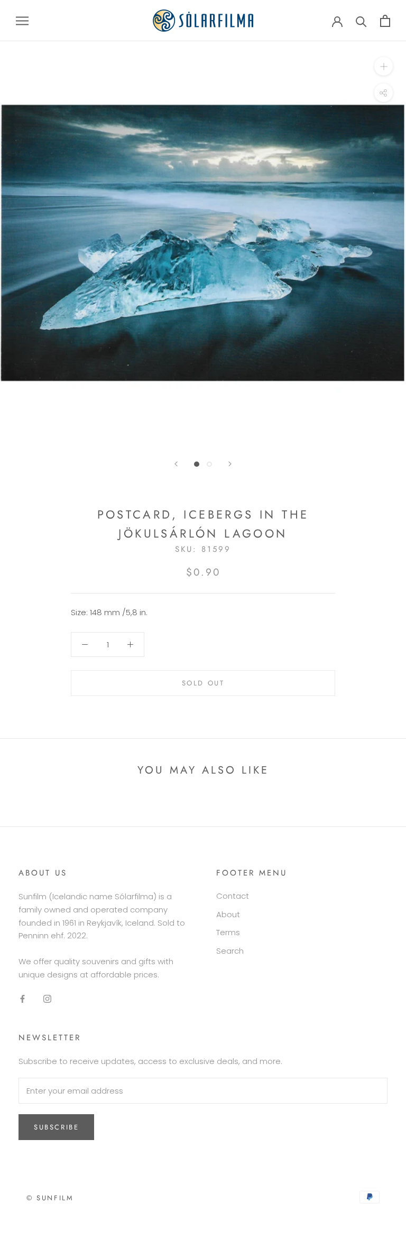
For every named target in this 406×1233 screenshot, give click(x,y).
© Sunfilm (49, 1198)
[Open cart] (385, 21)
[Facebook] (22, 998)
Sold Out (203, 683)
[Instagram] (47, 998)
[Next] (230, 464)
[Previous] (176, 464)
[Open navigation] (22, 20)
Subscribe (56, 1127)
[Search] (361, 20)
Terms (228, 932)
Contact (232, 895)
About (228, 914)
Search (230, 950)
